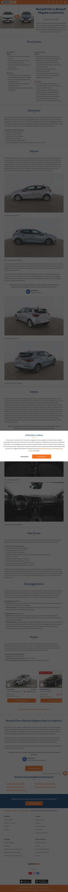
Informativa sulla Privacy (45, 448)
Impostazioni (25, 456)
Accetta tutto (42, 456)
